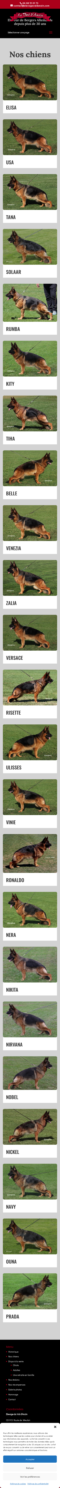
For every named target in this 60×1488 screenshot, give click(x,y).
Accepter (30, 1459)
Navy (11, 1206)
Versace (14, 657)
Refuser (30, 1467)
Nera (11, 934)
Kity (10, 383)
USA (10, 162)
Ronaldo (15, 879)
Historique (13, 1351)
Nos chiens (13, 1356)
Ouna (11, 1261)
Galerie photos (15, 1389)
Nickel (12, 1151)
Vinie (11, 822)
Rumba (13, 328)
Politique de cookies (18, 1483)
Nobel (12, 1097)
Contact (12, 1399)
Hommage (13, 1394)
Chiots (16, 1365)
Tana (11, 217)
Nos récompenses (16, 1384)
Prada (12, 1316)
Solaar (13, 271)
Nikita (12, 989)
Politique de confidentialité (38, 1483)
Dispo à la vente (16, 1361)
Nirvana (14, 1044)
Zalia (11, 602)
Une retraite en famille (23, 1374)
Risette (13, 712)
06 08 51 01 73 (30, 3)
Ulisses (13, 767)
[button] (55, 1426)
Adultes (16, 1370)
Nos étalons (14, 1379)
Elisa (11, 107)
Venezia (13, 548)
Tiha (10, 438)
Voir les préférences (30, 1476)
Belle (11, 493)
